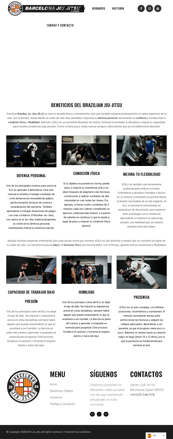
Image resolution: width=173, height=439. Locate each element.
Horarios (56, 397)
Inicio (53, 384)
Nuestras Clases (61, 391)
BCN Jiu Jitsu (34, 431)
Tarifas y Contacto (62, 404)
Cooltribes (85, 431)
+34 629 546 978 (142, 395)
